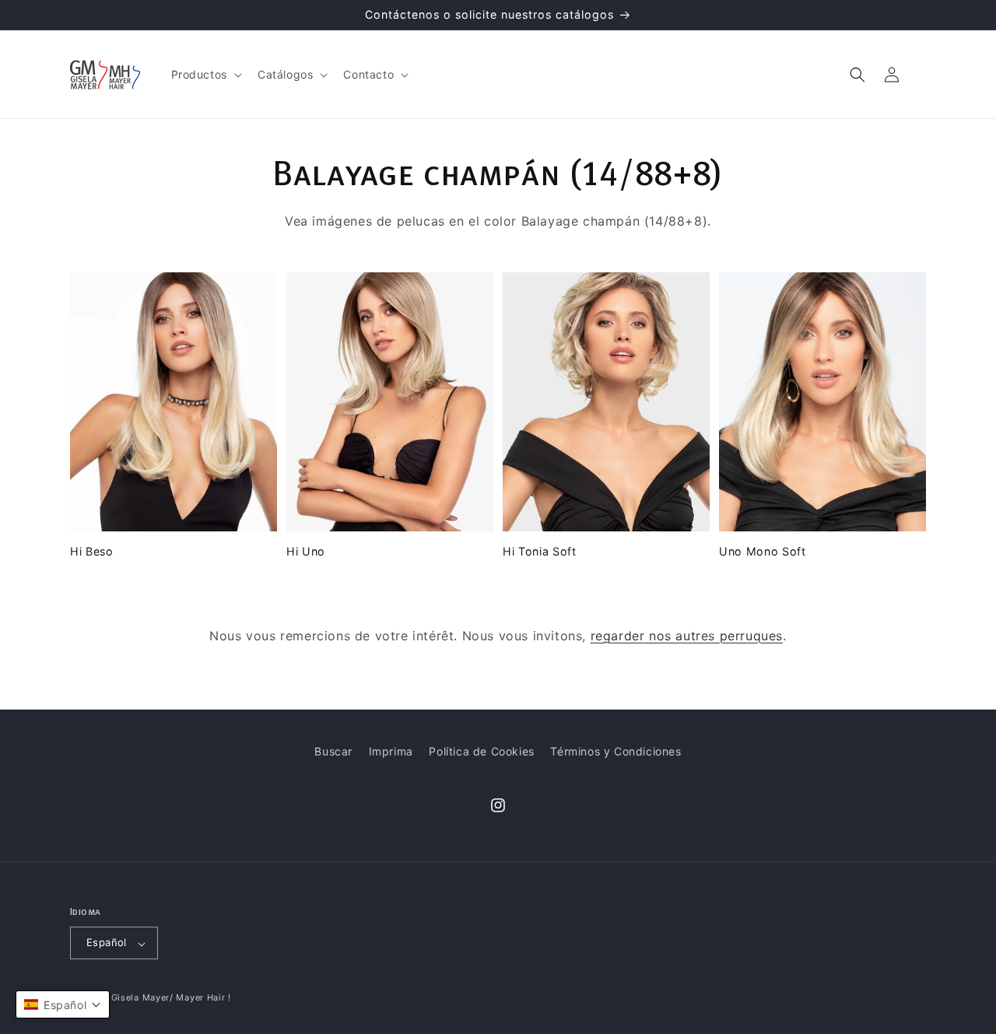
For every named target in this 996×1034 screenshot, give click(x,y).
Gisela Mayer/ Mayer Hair (168, 998)
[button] (205, 74)
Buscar (333, 751)
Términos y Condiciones (615, 751)
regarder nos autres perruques (687, 635)
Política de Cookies (481, 751)
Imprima (391, 751)
